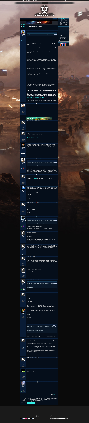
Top (56, 120)
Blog (33, 0)
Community (29, 0)
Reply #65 (28, 279)
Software (23, 0)
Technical (24, 24)
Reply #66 (28, 292)
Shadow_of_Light (23, 220)
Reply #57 (28, 174)
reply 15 (33, 324)
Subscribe (66, 418)
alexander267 (23, 297)
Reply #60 (28, 216)
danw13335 (23, 190)
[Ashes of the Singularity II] (44, 11)
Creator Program (51, 414)
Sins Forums (37, 30)
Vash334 (23, 313)
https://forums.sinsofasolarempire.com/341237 (33, 137)
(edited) (40, 103)
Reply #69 (28, 357)
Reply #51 (28, 30)
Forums (50, 416)
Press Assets (51, 413)
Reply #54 (28, 131)
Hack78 (23, 283)
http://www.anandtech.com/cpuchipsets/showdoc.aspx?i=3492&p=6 (35, 97)
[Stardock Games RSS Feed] (66, 45)
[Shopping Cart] (66, 0)
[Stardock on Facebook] (61, 43)
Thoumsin (23, 34)
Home (21, 24)
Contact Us (51, 415)
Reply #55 (28, 143)
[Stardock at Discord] (62, 45)
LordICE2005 (23, 235)
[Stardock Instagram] (65, 43)
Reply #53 (28, 120)
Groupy (21, 414)
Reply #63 (28, 256)
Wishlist (53, 3)
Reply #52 (28, 103)
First (53, 394)
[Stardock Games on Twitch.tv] (64, 43)
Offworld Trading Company (37, 414)
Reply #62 (28, 244)
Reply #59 (28, 202)
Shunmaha (23, 373)
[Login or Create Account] (65, 0)
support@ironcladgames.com (42, 147)
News (31, 0)
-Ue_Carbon (23, 385)
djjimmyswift (23, 124)
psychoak (23, 343)
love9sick (23, 108)
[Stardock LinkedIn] (64, 45)
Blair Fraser (23, 147)
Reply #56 (28, 158)
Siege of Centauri (36, 415)
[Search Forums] (68, 0)
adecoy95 (23, 248)
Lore (41, 3)
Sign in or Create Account (31, 403)
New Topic (55, 18)
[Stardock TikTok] (63, 45)
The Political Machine (37, 413)
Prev (54, 394)
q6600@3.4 (35, 178)
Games (26, 0)
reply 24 (33, 32)
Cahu (23, 206)
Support (36, 0)
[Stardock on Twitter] (60, 43)
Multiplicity (21, 413)
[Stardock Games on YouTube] (62, 43)
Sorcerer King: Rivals (37, 416)
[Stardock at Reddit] (61, 45)
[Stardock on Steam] (66, 43)
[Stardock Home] (21, 0)
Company (51, 407)
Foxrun (23, 179)
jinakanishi (23, 272)
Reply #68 (28, 338)
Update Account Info (66, 413)
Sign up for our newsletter (53, 418)
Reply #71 (28, 381)
